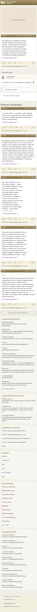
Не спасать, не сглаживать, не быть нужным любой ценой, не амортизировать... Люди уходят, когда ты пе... (17, 409)
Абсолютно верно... (7, 377)
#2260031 (4, 434)
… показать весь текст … (8, 211)
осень (3, 468)
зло (30, 271)
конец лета (5, 460)
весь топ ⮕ (5, 525)
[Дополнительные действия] (19, 62)
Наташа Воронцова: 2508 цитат (18, 313)
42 (5, 63)
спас (3, 464)
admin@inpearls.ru (15, 606)
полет (30, 108)
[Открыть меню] (34, 2)
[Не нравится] (35, 85)
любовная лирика (27, 36)
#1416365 (22, 434)
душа (21, 36)
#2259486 (4, 438)
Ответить (4, 85)
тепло (34, 271)
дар (26, 177)
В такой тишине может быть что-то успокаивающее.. (18, 338)
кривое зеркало (32, 177)
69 (5, 304)
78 (5, 219)
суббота (4, 456)
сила (31, 135)
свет (34, 108)
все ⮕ (3, 446)
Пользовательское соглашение (12, 596)
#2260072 (4, 431)
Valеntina (26, 438)
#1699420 (3, 177)
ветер (34, 227)
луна (3, 477)
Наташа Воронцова (9, 58)
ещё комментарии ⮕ (8, 389)
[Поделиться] (15, 62)
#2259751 (4, 442)
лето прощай (6, 472)
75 (5, 262)
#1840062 (3, 227)
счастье (29, 227)
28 (12, 127)
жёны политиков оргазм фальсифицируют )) (15, 344)
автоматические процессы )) (10, 350)
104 (6, 127)
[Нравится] (3, 62)
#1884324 (3, 36)
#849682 (22, 431)
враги (34, 135)
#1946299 (3, 135)
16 (12, 304)
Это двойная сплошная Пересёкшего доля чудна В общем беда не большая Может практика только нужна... (17, 419)
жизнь (17, 36)
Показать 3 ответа (11, 89)
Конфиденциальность (9, 599)
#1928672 (3, 271)
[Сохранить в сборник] (9, 62)
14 (12, 169)
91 (5, 169)
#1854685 (3, 108)
